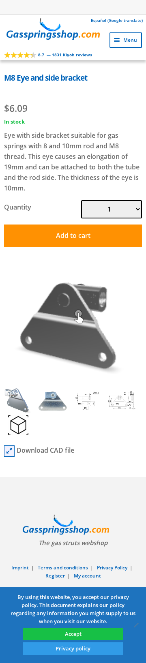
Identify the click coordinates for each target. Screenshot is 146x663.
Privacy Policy (112, 567)
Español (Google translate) (117, 20)
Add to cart (73, 235)
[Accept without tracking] (136, 625)
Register (55, 575)
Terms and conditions (63, 567)
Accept (73, 633)
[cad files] (9, 451)
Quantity (17, 207)
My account (87, 575)
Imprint (20, 567)
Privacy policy (73, 648)
